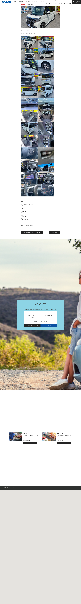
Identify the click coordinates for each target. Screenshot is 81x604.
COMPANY (27, 1)
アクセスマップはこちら (30, 442)
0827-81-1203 (49, 317)
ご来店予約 (49, 325)
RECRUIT (34, 1)
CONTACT (41, 1)
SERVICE (21, 1)
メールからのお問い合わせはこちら (32, 325)
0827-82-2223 (32, 317)
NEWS (15, 1)
